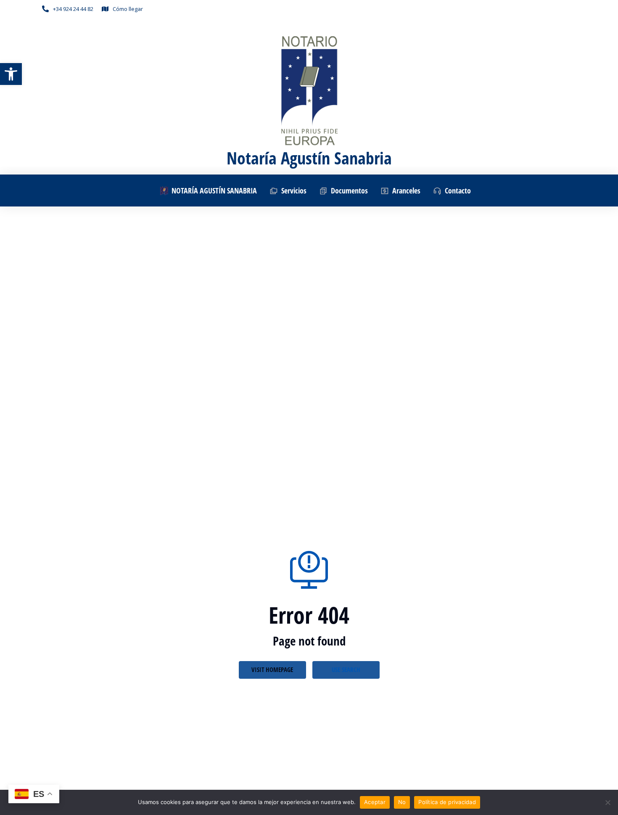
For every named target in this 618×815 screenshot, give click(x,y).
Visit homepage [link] (272, 669)
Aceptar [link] (375, 802)
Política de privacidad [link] (447, 802)
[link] (11, 74)
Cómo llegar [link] (128, 9)
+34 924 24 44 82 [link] (73, 9)
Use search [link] (346, 669)
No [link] (402, 802)
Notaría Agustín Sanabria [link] (309, 157)
